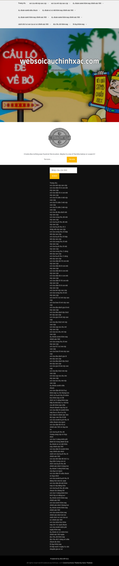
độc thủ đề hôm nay (60, 24)
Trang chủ (22, 3)
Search (54, 176)
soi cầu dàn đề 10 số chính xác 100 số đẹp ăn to (59, 427)
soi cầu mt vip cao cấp (59, 3)
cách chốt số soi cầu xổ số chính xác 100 (33, 24)
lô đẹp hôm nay (78, 24)
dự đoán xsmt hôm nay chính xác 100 (32, 17)
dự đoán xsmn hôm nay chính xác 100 (87, 3)
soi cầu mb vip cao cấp (37, 3)
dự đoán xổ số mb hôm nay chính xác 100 (57, 10)
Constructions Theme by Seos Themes (78, 563)
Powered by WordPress (59, 559)
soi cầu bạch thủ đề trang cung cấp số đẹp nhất (58, 434)
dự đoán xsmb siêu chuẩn (28, 10)
